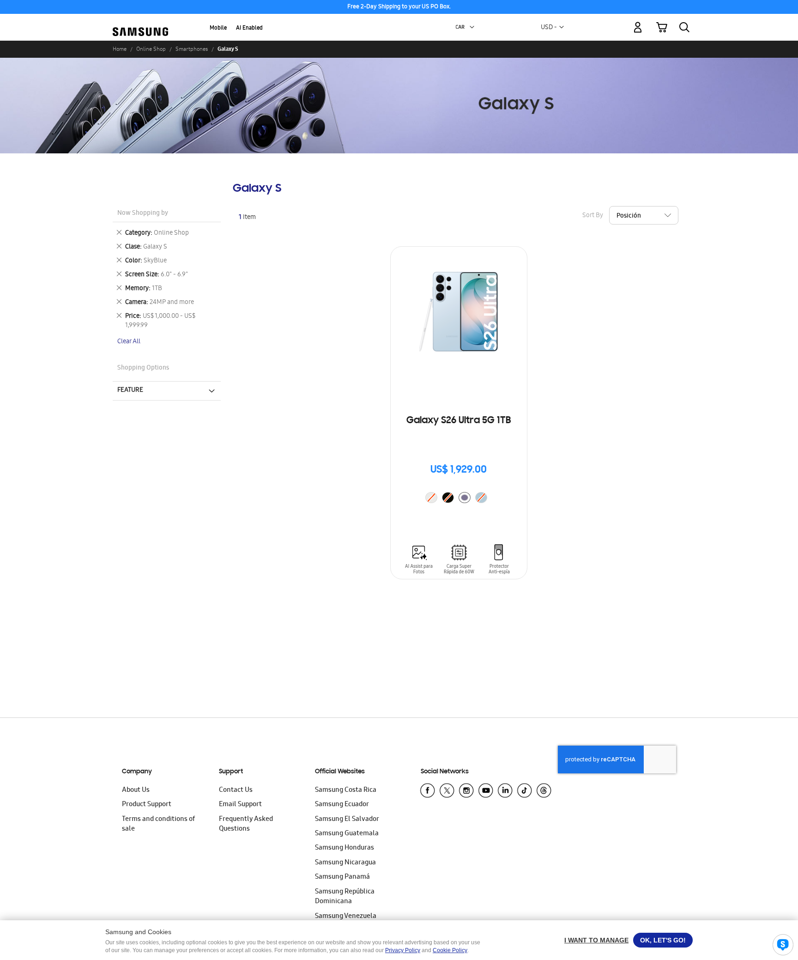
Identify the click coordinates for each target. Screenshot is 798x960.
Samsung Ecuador (342, 804)
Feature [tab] (130, 390)
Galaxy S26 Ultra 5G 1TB (458, 421)
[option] (465, 497)
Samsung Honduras (344, 848)
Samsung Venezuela (345, 916)
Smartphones (191, 49)
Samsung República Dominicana (345, 897)
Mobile (218, 28)
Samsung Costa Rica (345, 790)
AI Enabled (249, 28)
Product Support (146, 804)
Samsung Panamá (342, 877)
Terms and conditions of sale (158, 824)
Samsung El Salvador (347, 819)
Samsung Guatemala (347, 833)
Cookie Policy (450, 950)
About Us (136, 790)
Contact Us (236, 790)
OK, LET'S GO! (663, 940)
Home (120, 49)
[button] (472, 27)
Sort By (592, 216)
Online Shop (151, 49)
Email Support (240, 804)
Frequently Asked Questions (246, 824)
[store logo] (140, 22)
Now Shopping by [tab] (142, 213)
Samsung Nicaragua (345, 863)
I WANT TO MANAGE (596, 940)
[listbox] (458, 498)
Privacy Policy (402, 950)
